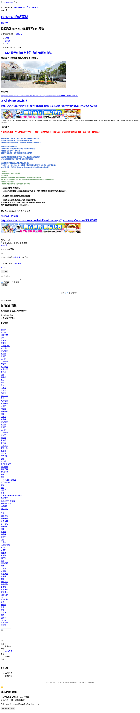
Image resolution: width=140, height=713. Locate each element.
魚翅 (2, 398)
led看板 (3, 555)
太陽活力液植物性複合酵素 (11, 496)
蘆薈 (2, 602)
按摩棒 (3, 576)
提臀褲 (3, 625)
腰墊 (2, 488)
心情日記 (18, 34)
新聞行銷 (4, 599)
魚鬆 (2, 380)
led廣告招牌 (5, 545)
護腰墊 (3, 490)
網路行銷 (4, 595)
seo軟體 (4, 506)
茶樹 (2, 607)
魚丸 (2, 385)
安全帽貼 (4, 351)
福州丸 (3, 393)
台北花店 (4, 524)
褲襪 (2, 561)
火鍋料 (3, 390)
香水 (2, 610)
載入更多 (4, 271)
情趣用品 (4, 574)
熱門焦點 (17, 263)
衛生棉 (3, 587)
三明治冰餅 (5, 346)
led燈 (3, 547)
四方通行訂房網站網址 (14, 100)
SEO (2, 511)
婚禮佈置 (4, 519)
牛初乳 (3, 453)
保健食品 (4, 446)
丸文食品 (4, 367)
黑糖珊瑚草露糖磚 (8, 501)
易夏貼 (3, 354)
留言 (20, 257)
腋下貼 (3, 356)
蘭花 (2, 477)
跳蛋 (2, 579)
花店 (2, 513)
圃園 (2, 615)
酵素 (2, 459)
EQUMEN (5, 623)
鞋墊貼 (3, 364)
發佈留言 (4, 285)
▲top (3, 267)
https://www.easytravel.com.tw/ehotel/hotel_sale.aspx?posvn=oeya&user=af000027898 (49, 105)
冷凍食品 (4, 396)
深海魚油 (4, 456)
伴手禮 (3, 377)
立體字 (3, 537)
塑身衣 (3, 618)
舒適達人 (4, 592)
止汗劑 (3, 359)
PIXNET (53, 682)
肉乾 (2, 383)
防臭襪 (3, 343)
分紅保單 (4, 467)
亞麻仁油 (4, 448)
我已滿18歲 (5, 708)
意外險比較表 (6, 464)
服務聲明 (91, 682)
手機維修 (4, 584)
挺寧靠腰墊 (5, 482)
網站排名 (4, 509)
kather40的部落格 (14, 17)
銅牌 (2, 540)
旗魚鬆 (3, 372)
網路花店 (4, 516)
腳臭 (2, 338)
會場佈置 (4, 521)
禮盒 (2, 375)
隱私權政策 (82, 682)
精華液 (3, 605)
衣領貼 (3, 330)
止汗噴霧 (4, 361)
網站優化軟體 (6, 503)
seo (2, 597)
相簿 (7, 38)
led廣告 (3, 550)
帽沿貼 (3, 333)
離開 (12, 708)
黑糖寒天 (4, 498)
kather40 (4, 245)
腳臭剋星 (4, 335)
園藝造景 (4, 469)
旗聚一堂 (4, 369)
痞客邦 (15, 257)
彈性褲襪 (4, 563)
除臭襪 (3, 340)
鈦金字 (3, 553)
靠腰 (2, 485)
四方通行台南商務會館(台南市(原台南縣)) (29, 52)
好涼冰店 (4, 348)
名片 (7, 43)
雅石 (2, 475)
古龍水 (3, 613)
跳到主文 (4, 23)
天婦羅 (3, 388)
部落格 (7, 41)
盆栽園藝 (4, 472)
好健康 (3, 443)
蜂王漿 (3, 451)
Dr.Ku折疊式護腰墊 (8, 480)
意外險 (3, 461)
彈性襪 (3, 558)
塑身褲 (3, 620)
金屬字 (3, 542)
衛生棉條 (4, 590)
